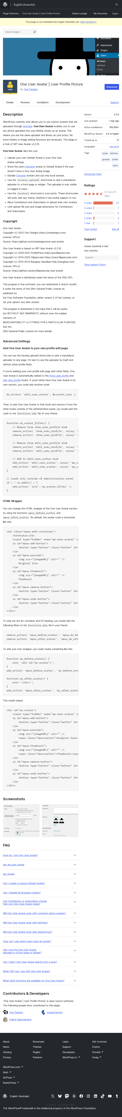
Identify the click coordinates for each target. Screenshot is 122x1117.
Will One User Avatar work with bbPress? (25, 922)
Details (10, 102)
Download (112, 87)
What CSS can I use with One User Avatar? (26, 971)
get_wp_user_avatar (13, 864)
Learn (65, 1041)
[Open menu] (117, 4)
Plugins (36, 1052)
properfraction (55, 1012)
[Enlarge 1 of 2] (35, 808)
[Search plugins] (34, 32)
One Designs (31, 89)
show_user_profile (59, 375)
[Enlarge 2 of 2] (74, 808)
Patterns (37, 1057)
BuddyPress (11, 1082)
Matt (7, 1072)
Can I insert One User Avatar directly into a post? (30, 962)
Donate (97, 1052)
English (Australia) (19, 1096)
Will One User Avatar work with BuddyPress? (27, 932)
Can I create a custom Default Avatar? (24, 883)
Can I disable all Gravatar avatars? (22, 892)
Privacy (7, 1057)
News (6, 1046)
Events (96, 1046)
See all (115, 229)
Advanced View (92, 174)
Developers (68, 1052)
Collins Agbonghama (20, 1019)
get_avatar (9, 874)
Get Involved (99, 1041)
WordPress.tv (71, 1057)
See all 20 (114, 146)
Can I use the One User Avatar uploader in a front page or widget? (22, 951)
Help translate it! (88, 22)
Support (114, 102)
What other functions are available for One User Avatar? (33, 980)
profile (115, 159)
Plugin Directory (11, 13)
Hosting (7, 1052)
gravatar (106, 159)
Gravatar (27, 126)
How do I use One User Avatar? (20, 855)
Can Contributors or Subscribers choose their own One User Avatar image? (25, 902)
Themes (37, 1046)
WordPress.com (13, 1067)
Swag (96, 1057)
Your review (90, 229)
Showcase (38, 1041)
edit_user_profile (12, 380)
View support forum (95, 264)
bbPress (114, 153)
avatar (105, 153)
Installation (43, 102)
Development (63, 102)
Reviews (25, 102)
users (115, 165)
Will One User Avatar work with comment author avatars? (34, 913)
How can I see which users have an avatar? (27, 941)
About (6, 1041)
